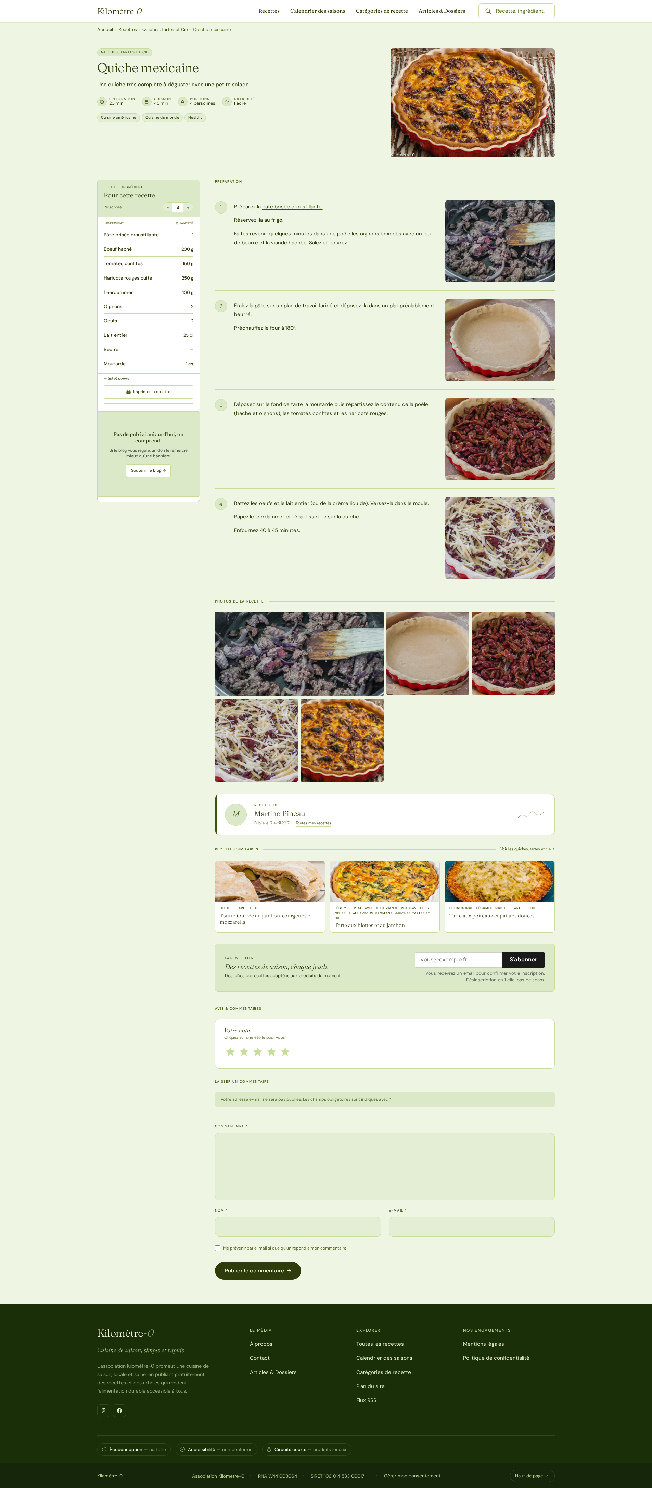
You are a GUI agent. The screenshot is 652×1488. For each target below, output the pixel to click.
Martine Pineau (279, 813)
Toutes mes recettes (313, 822)
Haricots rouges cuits (128, 278)
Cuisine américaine (118, 117)
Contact (260, 1358)
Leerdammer (118, 292)
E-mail (398, 1210)
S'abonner (523, 959)
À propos (261, 1344)
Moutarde (115, 364)
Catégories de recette (382, 11)
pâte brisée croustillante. (292, 206)
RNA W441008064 (277, 1476)
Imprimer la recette (151, 391)
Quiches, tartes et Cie (165, 30)
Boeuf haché (118, 249)
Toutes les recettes (380, 1344)
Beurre (111, 349)
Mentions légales (483, 1344)
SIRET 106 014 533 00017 (337, 1476)
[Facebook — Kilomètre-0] (119, 1410)
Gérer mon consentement (412, 1476)
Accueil (105, 30)
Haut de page (529, 1476)
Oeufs (110, 321)
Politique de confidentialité (496, 1358)
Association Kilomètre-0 (218, 1476)
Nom (221, 1210)
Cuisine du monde (162, 117)
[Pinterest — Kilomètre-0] (103, 1410)
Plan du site (370, 1386)
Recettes (269, 11)
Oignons (113, 306)
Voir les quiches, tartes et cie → (527, 848)
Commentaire (231, 1126)
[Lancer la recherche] (488, 11)
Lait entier (115, 335)
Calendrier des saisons (317, 11)
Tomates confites (123, 263)
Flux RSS (366, 1400)
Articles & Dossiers (442, 11)
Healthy (195, 117)
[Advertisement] (148, 454)
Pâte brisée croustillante (131, 235)
